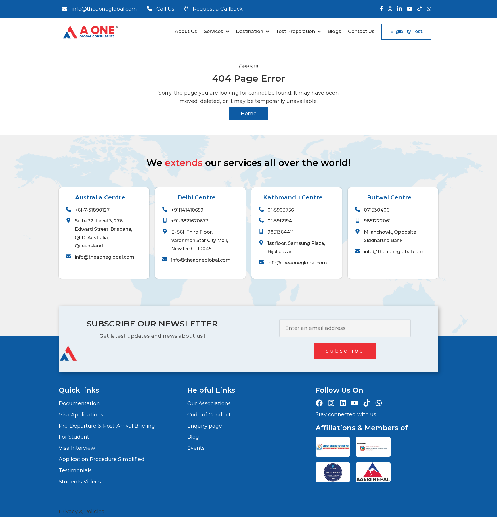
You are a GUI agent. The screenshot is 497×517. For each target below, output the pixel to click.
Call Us (165, 9)
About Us (186, 31)
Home (249, 113)
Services (213, 31)
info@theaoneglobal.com (104, 9)
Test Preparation (295, 31)
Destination (249, 31)
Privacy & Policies (81, 511)
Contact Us (361, 31)
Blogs (334, 31)
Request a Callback (218, 9)
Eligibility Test (406, 31)
